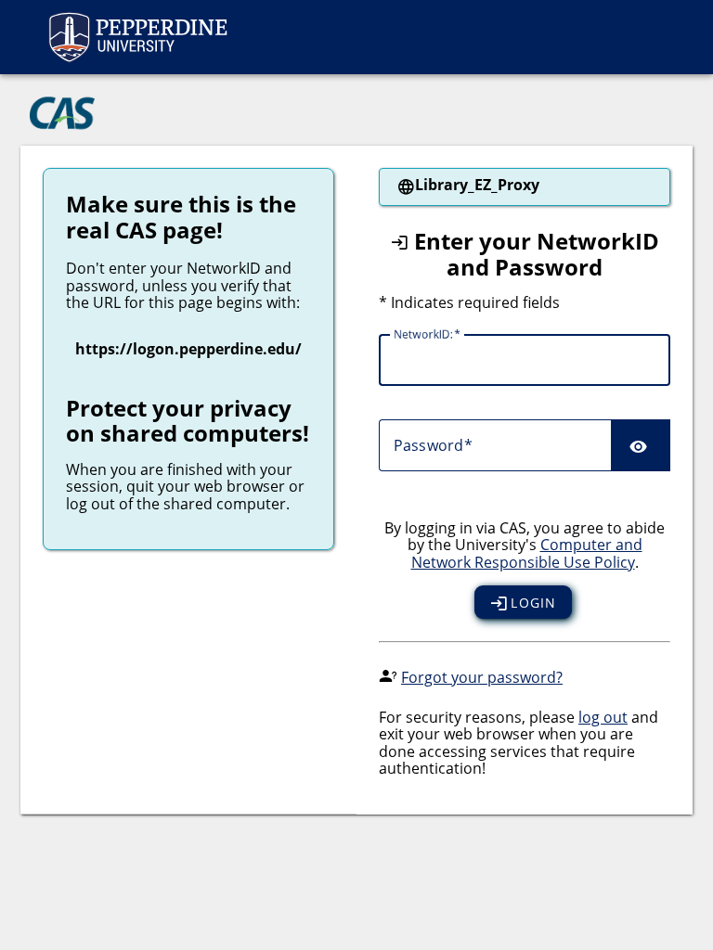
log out (603, 717)
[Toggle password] (640, 445)
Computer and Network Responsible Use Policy (526, 552)
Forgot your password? (482, 677)
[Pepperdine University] (137, 37)
